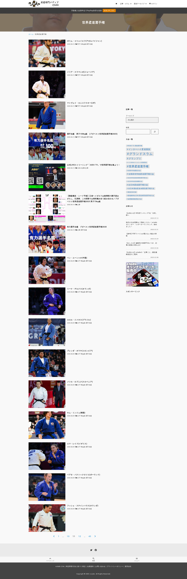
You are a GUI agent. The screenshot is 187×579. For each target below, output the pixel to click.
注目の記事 (81, 168)
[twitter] (91, 550)
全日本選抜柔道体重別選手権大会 (141, 188)
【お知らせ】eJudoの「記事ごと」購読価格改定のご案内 (141, 253)
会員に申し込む (109, 10)
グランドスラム (141, 154)
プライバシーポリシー (115, 566)
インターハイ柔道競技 (139, 149)
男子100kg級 (81, 44)
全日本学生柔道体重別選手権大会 (138, 178)
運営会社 (128, 566)
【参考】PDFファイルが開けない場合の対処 (141, 235)
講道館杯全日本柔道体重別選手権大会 (141, 195)
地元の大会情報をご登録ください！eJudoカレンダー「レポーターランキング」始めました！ (141, 224)
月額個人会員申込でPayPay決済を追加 (86, 11)
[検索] (154, 131)
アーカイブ (130, 116)
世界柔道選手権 (139, 166)
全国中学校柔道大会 (134, 170)
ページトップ (50, 561)
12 (79, 536)
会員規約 (90, 566)
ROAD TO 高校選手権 (135, 145)
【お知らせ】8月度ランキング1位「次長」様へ (141, 214)
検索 (127, 127)
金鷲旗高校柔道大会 (135, 199)
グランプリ (135, 158)
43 (90, 536)
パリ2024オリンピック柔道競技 (137, 162)
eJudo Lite (60, 566)
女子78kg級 (81, 261)
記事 (86, 168)
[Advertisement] (142, 72)
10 (68, 536)
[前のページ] (54, 536)
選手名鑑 (90, 44)
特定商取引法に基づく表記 (75, 566)
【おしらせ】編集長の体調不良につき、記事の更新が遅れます (141, 244)
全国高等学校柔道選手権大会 (141, 174)
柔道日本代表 (132, 192)
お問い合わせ (100, 566)
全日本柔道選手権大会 (138, 185)
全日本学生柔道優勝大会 (135, 181)
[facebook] (96, 550)
